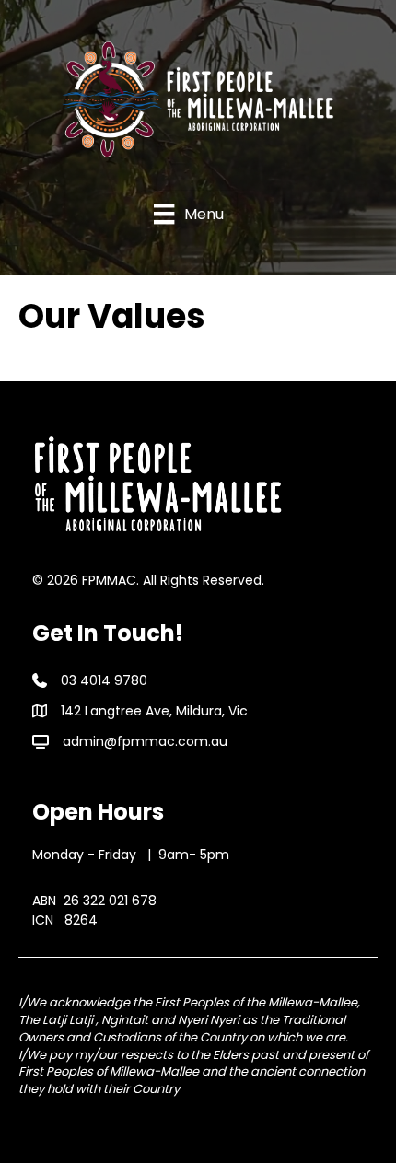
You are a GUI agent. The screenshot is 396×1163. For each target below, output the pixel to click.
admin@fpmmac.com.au (145, 741)
